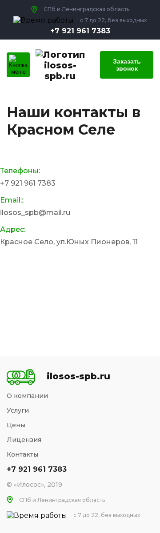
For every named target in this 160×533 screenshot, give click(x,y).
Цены (16, 425)
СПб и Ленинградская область (62, 500)
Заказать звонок (127, 65)
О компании (27, 396)
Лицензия (24, 440)
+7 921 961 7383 (80, 31)
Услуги (18, 410)
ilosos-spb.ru (60, 70)
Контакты (22, 454)
